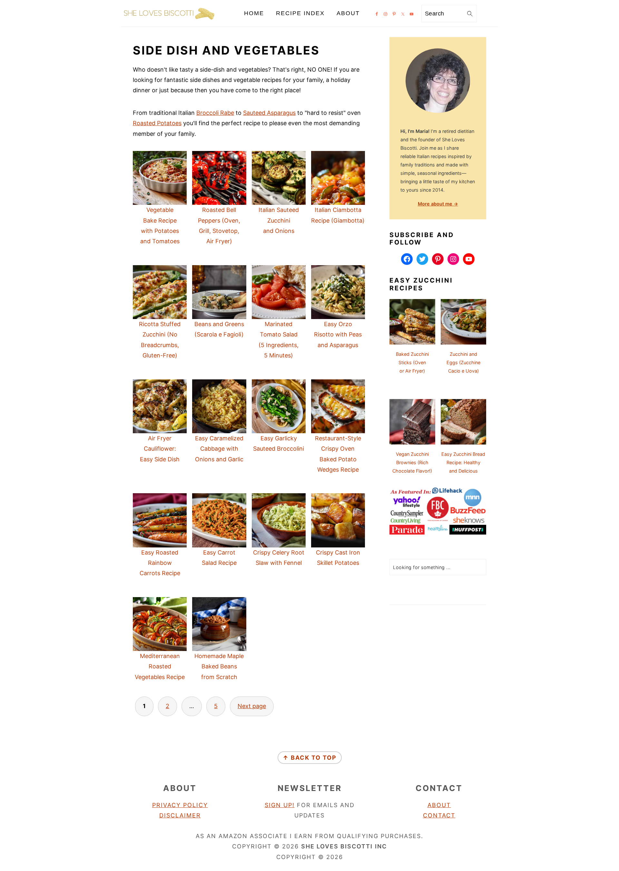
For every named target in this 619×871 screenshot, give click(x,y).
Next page (252, 706)
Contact (439, 815)
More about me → (438, 203)
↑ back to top (310, 757)
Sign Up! (280, 805)
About (439, 805)
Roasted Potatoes (157, 123)
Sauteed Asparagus (269, 112)
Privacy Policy (180, 805)
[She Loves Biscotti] (169, 20)
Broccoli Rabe (215, 112)
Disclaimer (180, 815)
